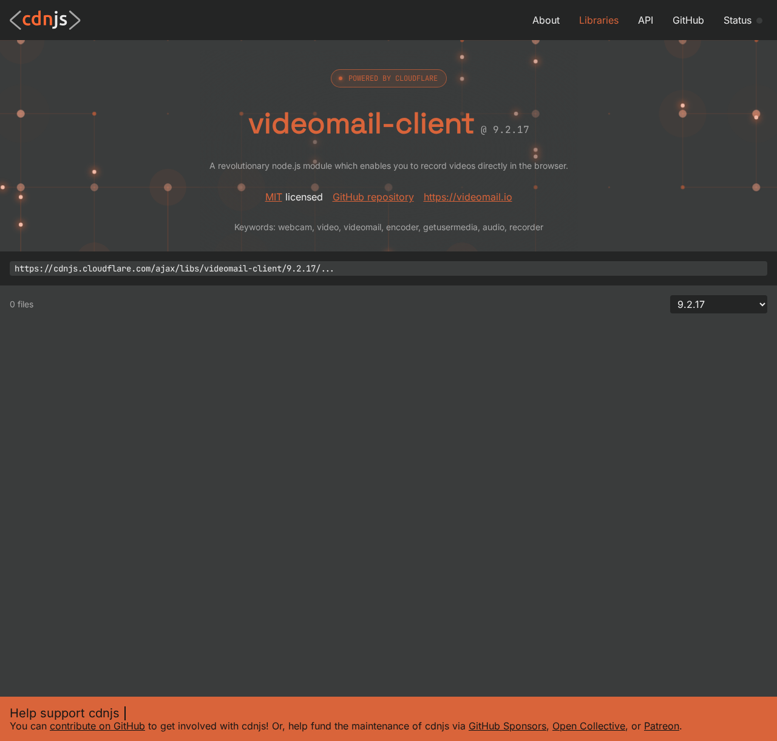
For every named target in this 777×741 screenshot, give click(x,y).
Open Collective (588, 726)
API (645, 20)
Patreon (661, 726)
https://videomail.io (468, 197)
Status (738, 20)
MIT (273, 197)
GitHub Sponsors (507, 726)
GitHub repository (373, 197)
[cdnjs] (45, 20)
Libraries (599, 20)
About (546, 20)
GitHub (688, 20)
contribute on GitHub (97, 726)
